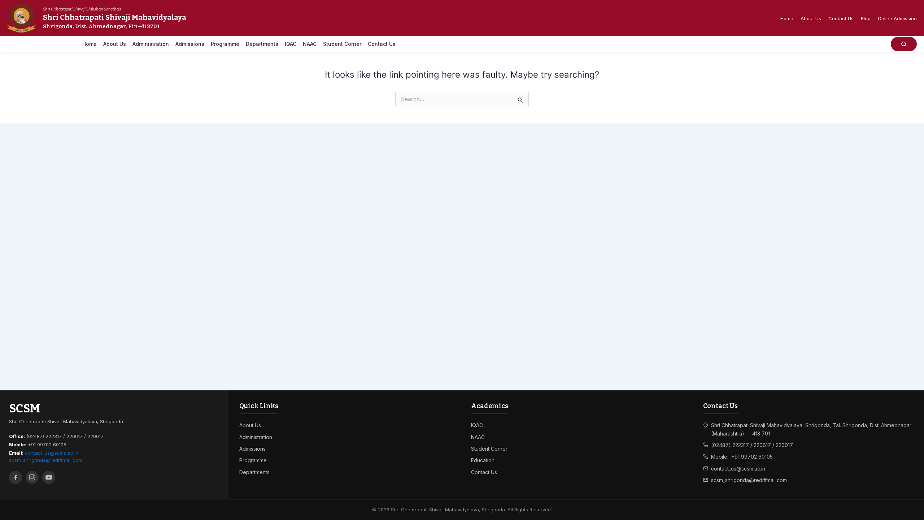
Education (482, 460)
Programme (225, 44)
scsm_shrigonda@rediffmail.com (45, 460)
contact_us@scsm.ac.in (51, 453)
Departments (262, 44)
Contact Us (841, 18)
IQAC (290, 44)
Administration (150, 44)
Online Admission (897, 18)
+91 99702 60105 (752, 457)
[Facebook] (15, 477)
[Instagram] (32, 477)
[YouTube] (48, 477)
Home (786, 18)
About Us (811, 18)
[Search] (904, 44)
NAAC (310, 44)
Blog (866, 18)
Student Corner (342, 44)
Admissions (189, 44)
